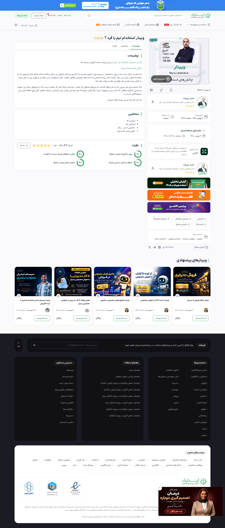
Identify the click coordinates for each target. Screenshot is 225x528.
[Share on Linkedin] (159, 247)
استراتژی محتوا (161, 239)
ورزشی (175, 396)
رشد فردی (81, 460)
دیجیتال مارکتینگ (179, 460)
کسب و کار (198, 460)
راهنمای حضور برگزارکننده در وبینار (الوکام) (123, 409)
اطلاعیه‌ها (52, 15)
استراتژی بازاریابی (174, 239)
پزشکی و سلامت (200, 389)
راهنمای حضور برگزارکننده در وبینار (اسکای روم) (121, 396)
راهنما (59, 15)
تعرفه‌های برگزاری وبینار (64, 389)
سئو (75, 465)
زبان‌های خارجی (200, 422)
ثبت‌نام (24, 25)
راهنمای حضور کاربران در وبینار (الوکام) (124, 415)
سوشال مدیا (88, 465)
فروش (35, 460)
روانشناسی (203, 415)
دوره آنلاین (127, 460)
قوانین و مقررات (66, 402)
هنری (176, 402)
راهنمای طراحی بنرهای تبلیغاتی (127, 376)
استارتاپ (95, 460)
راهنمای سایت (134, 370)
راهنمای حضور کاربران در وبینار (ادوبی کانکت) (122, 389)
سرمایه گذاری (123, 465)
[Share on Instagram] (149, 247)
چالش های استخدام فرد (131, 68)
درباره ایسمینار (67, 376)
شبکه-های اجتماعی (174, 465)
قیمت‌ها (67, 15)
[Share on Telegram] (154, 247)
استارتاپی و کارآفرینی (199, 376)
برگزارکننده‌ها (68, 409)
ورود (31, 25)
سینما (204, 428)
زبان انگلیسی (105, 465)
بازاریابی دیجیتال (188, 239)
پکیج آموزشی (173, 409)
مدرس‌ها (69, 415)
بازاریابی (199, 239)
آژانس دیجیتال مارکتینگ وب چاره (127, 62)
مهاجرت (175, 389)
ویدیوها (70, 370)
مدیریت (175, 383)
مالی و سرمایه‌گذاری (199, 370)
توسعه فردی (202, 402)
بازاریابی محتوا (64, 460)
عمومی (204, 435)
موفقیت (48, 460)
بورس (64, 465)
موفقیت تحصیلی (195, 465)
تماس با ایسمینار (66, 422)
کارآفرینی (155, 465)
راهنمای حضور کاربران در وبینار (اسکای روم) (122, 402)
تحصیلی (203, 396)
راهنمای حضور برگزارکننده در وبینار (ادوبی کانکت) (120, 383)
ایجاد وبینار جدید (66, 383)
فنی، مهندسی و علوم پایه (168, 376)
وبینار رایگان (140, 465)
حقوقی (204, 409)
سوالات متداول (67, 396)
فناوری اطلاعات (172, 370)
